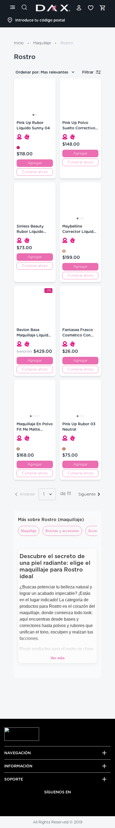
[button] (19, 137)
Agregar (35, 163)
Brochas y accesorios (62, 531)
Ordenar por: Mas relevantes (42, 72)
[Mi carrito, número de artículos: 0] (102, 8)
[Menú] (12, 7)
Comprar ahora (34, 172)
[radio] (18, 147)
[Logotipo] (53, 8)
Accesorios (97, 531)
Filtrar (88, 72)
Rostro (66, 43)
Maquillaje (42, 43)
